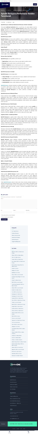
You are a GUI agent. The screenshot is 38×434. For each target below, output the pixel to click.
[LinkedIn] (9, 1)
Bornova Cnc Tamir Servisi (16, 351)
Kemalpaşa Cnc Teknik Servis (17, 294)
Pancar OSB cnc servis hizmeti (17, 274)
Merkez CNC (3, 10)
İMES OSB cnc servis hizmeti (17, 282)
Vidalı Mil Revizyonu (13, 405)
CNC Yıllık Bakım (12, 389)
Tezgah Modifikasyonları (16, 241)
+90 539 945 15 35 (14, 416)
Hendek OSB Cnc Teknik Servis (17, 298)
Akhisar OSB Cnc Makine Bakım (17, 255)
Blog (21, 428)
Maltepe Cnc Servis (15, 270)
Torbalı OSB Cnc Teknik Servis (17, 259)
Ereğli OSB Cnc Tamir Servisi (17, 306)
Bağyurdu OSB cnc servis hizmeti (18, 349)
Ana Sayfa (14, 428)
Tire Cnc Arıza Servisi (16, 322)
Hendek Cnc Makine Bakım (17, 335)
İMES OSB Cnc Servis (16, 316)
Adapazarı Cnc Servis (16, 326)
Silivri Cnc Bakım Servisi (16, 257)
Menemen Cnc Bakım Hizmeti (17, 355)
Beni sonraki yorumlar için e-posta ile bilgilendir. (8, 215)
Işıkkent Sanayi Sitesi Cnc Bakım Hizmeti (19, 341)
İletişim (24, 428)
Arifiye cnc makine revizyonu (17, 339)
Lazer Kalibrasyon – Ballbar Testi (15, 403)
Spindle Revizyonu (15, 239)
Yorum (2, 198)
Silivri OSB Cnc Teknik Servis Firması (18, 300)
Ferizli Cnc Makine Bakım (16, 337)
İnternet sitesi (27, 210)
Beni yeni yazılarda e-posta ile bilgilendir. (7, 217)
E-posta (14, 210)
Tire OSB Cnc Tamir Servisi (17, 292)
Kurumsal (18, 428)
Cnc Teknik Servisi (8, 10)
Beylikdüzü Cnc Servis (16, 272)
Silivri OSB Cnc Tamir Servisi (17, 324)
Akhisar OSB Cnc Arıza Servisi (17, 347)
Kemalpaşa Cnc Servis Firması (17, 296)
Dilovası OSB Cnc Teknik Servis (17, 310)
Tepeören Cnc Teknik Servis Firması (18, 320)
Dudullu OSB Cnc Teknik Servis (17, 308)
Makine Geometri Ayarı (16, 235)
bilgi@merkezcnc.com (15, 418)
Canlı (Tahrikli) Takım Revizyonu (15, 400)
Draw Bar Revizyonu (13, 382)
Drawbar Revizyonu (15, 233)
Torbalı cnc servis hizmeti (16, 302)
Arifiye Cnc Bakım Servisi (16, 280)
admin (13, 22)
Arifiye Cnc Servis (15, 268)
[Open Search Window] (10, 1)
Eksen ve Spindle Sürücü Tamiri (15, 398)
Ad (2, 210)
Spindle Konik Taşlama (16, 237)
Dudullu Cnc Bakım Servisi (16, 290)
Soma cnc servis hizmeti (16, 318)
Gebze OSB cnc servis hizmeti (17, 287)
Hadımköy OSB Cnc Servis (17, 353)
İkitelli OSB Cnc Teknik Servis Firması (18, 304)
